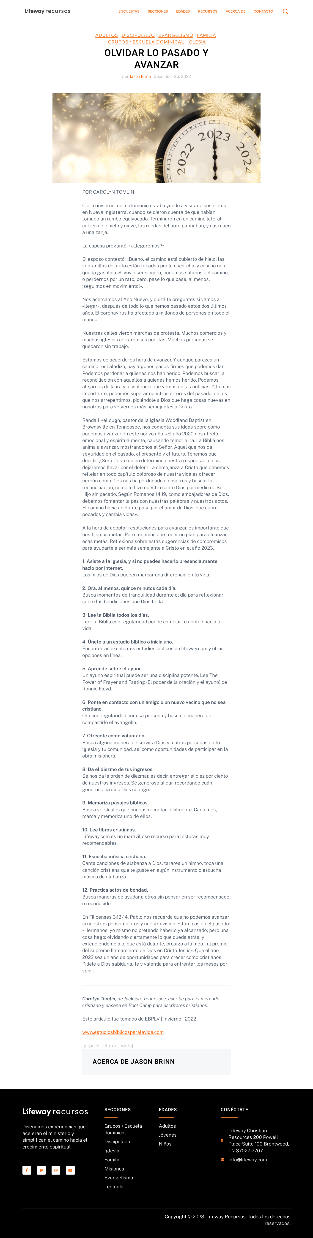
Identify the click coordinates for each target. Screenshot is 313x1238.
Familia (206, 35)
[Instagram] (56, 1170)
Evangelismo (175, 35)
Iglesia (196, 42)
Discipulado (138, 35)
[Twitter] (41, 1170)
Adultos (106, 35)
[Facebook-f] (26, 1170)
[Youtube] (70, 1170)
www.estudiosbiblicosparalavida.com (123, 1032)
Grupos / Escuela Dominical (146, 42)
